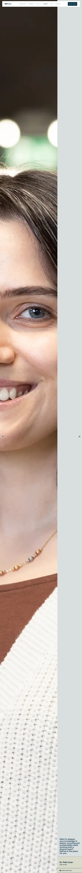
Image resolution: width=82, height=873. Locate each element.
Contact (57, 3)
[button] (2, 436)
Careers (45, 3)
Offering (30, 3)
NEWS (51, 3)
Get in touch (72, 4)
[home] (8, 4)
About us (38, 3)
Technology (22, 3)
